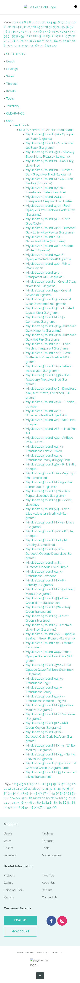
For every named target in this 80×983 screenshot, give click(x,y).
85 (60, 41)
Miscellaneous (51, 855)
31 (46, 27)
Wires (10, 76)
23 (13, 27)
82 (47, 41)
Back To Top (40, 975)
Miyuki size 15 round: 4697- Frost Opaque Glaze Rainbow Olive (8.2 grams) (49, 656)
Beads (10, 61)
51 (61, 31)
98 (44, 45)
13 (46, 22)
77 (26, 41)
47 (44, 31)
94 (27, 45)
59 (22, 36)
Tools (10, 98)
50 (57, 31)
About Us (48, 882)
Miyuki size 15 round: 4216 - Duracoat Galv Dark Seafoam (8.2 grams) (49, 736)
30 (42, 27)
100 (54, 45)
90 (10, 45)
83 (51, 41)
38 (5, 31)
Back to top (42, 952)
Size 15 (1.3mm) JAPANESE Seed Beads (46, 130)
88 (73, 41)
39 (10, 31)
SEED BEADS (15, 54)
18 (65, 22)
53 (69, 31)
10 (35, 22)
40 (14, 31)
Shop (9, 121)
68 (61, 36)
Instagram (62, 921)
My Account (20, 931)
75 (17, 41)
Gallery (8, 882)
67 (56, 36)
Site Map (29, 952)
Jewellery (12, 106)
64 (43, 36)
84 (56, 41)
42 (22, 31)
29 (38, 27)
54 (73, 31)
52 (65, 31)
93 (22, 45)
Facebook (51, 921)
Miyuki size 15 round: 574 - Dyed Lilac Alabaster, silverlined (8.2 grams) (47, 513)
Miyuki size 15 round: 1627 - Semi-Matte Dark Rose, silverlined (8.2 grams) (49, 357)
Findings (12, 69)
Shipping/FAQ (14, 890)
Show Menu (7, 7)
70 (70, 36)
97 (40, 45)
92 (18, 45)
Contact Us (49, 897)
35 (63, 27)
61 (30, 36)
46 (40, 31)
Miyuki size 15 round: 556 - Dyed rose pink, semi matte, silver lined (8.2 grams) (51, 393)
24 (17, 27)
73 (9, 41)
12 (42, 22)
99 (49, 45)
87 (69, 41)
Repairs (9, 897)
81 (43, 41)
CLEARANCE (15, 113)
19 (69, 22)
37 (71, 27)
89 (5, 45)
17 (61, 22)
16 (58, 22)
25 (21, 27)
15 (54, 22)
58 (18, 36)
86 (64, 41)
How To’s (48, 875)
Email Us (20, 920)
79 (34, 41)
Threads (11, 84)
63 (39, 36)
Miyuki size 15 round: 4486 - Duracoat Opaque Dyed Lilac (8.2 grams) (49, 553)
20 (74, 22)
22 (9, 27)
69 (65, 36)
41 (18, 31)
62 (35, 36)
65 (48, 36)
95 (31, 45)
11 (39, 22)
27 (30, 27)
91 (14, 45)
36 (67, 27)
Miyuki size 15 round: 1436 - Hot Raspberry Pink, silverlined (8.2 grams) (47, 379)
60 (26, 36)
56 (9, 36)
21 (5, 27)
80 (39, 41)
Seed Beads (21, 125)
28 (34, 27)
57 (13, 36)
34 (59, 27)
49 (53, 31)
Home (20, 952)
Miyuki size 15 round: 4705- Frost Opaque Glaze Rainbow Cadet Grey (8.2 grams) (50, 210)
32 (50, 27)
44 (31, 31)
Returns (47, 890)
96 (36, 45)
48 (48, 31)
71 (73, 36)
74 (13, 41)
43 (26, 31)
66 (52, 36)
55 (5, 36)
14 (50, 22)
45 (35, 31)
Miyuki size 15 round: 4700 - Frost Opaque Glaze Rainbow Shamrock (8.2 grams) (49, 669)
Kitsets (11, 91)
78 (30, 41)
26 (26, 27)
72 (5, 41)
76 (22, 41)
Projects (9, 875)
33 (54, 27)
